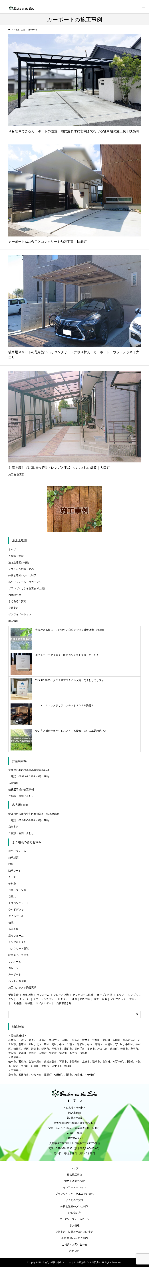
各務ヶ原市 (35, 1061)
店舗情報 (13, 783)
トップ (12, 549)
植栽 (10, 922)
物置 (96, 999)
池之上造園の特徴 (18, 562)
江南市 (43, 1040)
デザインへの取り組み (21, 568)
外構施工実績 (16, 555)
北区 (38, 1044)
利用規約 (74, 1250)
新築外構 (13, 929)
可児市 (63, 1061)
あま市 (73, 1053)
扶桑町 (96, 1040)
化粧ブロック (118, 999)
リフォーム (43, 994)
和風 (74, 999)
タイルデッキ (16, 916)
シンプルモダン (17, 941)
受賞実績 (13, 994)
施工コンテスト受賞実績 (22, 987)
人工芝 (12, 877)
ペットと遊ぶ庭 (17, 981)
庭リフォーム (16, 935)
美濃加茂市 (50, 1061)
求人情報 (13, 620)
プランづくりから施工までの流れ (27, 588)
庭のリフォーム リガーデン (24, 581)
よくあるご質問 (17, 601)
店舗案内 (13, 826)
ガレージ (13, 968)
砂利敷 (12, 883)
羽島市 (22, 1061)
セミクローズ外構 (83, 994)
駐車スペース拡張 (18, 955)
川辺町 (129, 1061)
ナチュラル (23, 999)
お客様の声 (14, 594)
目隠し (12, 896)
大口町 (106, 1040)
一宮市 (22, 1040)
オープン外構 (104, 994)
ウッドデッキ (16, 909)
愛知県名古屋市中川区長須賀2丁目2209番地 (33, 813)
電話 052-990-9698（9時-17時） (29, 820)
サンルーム (14, 961)
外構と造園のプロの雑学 (22, 575)
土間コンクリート (18, 903)
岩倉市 (32, 1040)
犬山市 (65, 1040)
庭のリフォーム (17, 851)
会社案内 (13, 607)
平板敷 (29, 1003)
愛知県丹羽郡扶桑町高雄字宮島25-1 (28, 770)
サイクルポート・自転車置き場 (54, 1003)
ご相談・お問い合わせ (21, 796)
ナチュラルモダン (43, 999)
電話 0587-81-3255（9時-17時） (29, 776)
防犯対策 (85, 999)
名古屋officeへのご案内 (74, 1238)
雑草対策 (13, 857)
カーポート (14, 974)
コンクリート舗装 (18, 948)
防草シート (14, 870)
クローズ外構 (61, 994)
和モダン (63, 999)
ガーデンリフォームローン (74, 1219)
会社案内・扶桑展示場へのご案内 (74, 1231)
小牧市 (12, 1040)
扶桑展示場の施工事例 (21, 789)
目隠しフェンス (17, 890)
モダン (120, 994)
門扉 (10, 864)
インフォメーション (19, 614)
